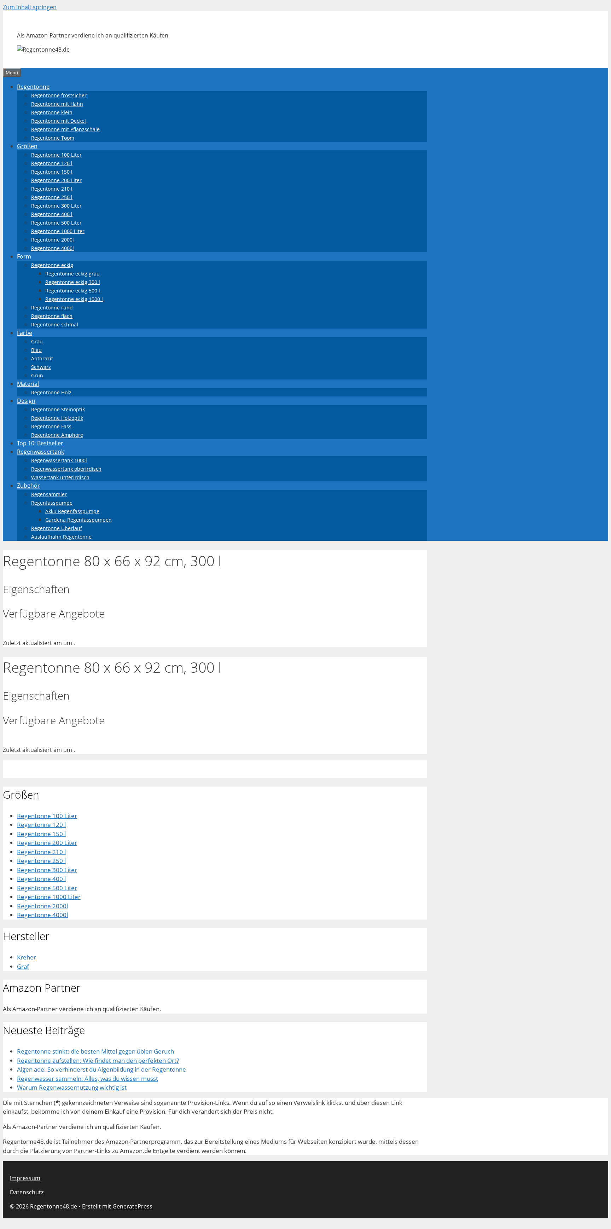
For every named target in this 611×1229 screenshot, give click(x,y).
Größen (27, 146)
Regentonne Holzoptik (57, 418)
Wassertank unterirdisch (60, 477)
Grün (37, 375)
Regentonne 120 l (51, 163)
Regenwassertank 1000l (59, 460)
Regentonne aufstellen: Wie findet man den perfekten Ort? (98, 1060)
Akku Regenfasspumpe (72, 511)
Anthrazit (42, 358)
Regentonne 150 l (51, 171)
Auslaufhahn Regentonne (61, 536)
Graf (23, 966)
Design (26, 401)
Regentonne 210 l (51, 188)
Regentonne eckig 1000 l (74, 299)
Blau (36, 350)
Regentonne (33, 87)
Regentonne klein (51, 112)
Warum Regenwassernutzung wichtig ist (72, 1087)
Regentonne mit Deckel (58, 120)
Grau (37, 341)
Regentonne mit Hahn (57, 103)
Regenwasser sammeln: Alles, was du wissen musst (87, 1078)
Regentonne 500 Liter (56, 222)
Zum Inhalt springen (30, 7)
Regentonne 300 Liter (56, 205)
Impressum (25, 1178)
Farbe (24, 333)
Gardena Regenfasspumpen (78, 519)
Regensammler (49, 494)
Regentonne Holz (51, 392)
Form (24, 256)
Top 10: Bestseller (40, 443)
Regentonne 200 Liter (56, 180)
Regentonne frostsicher (59, 95)
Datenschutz (26, 1192)
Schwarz (41, 367)
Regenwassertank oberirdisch (66, 468)
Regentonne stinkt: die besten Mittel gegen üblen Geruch (95, 1051)
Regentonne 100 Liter (56, 154)
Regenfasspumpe (51, 502)
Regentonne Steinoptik (58, 409)
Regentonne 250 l (51, 197)
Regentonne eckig (52, 265)
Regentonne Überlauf (56, 528)
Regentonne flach (51, 316)
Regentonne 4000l (52, 248)
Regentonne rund (52, 307)
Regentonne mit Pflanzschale (65, 129)
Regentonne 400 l (51, 214)
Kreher (26, 957)
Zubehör (28, 485)
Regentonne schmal (54, 324)
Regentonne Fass (51, 426)
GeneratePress (132, 1206)
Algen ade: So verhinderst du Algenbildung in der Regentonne (101, 1069)
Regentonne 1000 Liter (58, 231)
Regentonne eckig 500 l (72, 290)
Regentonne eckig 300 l (72, 282)
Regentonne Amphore (57, 434)
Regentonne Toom (52, 137)
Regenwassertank (40, 452)
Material (28, 384)
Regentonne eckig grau (72, 273)
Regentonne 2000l (52, 239)
